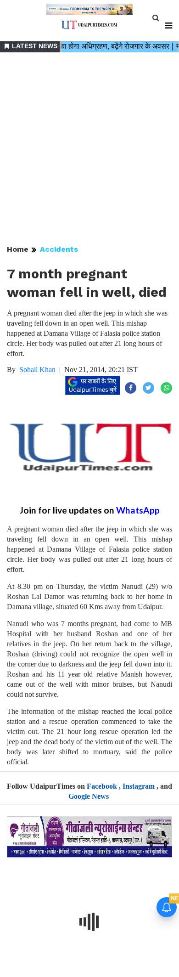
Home (17, 249)
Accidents (59, 249)
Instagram (139, 786)
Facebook (102, 786)
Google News (88, 796)
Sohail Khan (37, 369)
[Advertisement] (89, 149)
